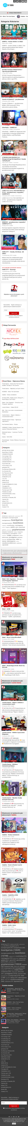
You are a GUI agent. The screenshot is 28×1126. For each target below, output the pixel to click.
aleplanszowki (11, 516)
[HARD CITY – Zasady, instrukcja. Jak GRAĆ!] (14, 242)
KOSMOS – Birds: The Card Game (10, 391)
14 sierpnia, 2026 (6, 801)
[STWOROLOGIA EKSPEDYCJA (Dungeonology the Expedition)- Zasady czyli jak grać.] (14, 148)
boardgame (5, 517)
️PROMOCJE (5, 492)
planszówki (5, 537)
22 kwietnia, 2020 (6, 101)
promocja (4, 539)
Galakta (13, 815)
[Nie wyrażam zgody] (26, 1121)
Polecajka (4, 486)
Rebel (13, 559)
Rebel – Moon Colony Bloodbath (11, 637)
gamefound (22, 527)
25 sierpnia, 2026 (6, 582)
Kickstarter (14, 38)
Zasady (20, 38)
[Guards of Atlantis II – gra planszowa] (14, 90)
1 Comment (15, 162)
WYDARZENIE (5, 503)
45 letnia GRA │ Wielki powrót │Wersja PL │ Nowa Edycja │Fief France (16, 1014)
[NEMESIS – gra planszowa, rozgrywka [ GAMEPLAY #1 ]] (14, 212)
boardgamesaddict (7, 523)
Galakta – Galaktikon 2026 (10, 895)
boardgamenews (6, 520)
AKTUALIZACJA (6, 450)
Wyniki (3, 505)
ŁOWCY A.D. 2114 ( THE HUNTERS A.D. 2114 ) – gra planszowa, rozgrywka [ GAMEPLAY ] (13, 192)
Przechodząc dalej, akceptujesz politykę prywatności (14, 316)
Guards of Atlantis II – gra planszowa (13, 99)
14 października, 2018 (7, 271)
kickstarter (10, 532)
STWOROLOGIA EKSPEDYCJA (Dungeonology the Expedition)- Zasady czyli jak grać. (14, 159)
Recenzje (19, 267)
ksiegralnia (20, 532)
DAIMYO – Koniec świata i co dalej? (12, 41)
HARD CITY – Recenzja (9, 269)
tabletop (4, 541)
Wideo (3, 501)
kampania (4, 532)
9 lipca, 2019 (5, 162)
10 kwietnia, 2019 (6, 195)
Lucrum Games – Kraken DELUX (10, 407)
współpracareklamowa (9, 543)
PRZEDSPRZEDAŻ (7, 493)
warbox (17, 541)
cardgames (4, 525)
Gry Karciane (5, 471)
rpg (20, 539)
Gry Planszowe (6, 38)
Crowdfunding (5, 458)
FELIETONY (5, 463)
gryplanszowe (18, 529)
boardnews (18, 523)
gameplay (5, 124)
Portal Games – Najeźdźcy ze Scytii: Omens (13, 388)
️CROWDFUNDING (6, 461)
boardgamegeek (13, 517)
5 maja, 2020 (5, 73)
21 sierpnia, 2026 (6, 610)
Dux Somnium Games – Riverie (10, 424)
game (17, 527)
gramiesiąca (8, 530)
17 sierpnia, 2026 (6, 767)
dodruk (3, 527)
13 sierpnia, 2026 (6, 927)
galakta (12, 527)
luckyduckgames (6, 533)
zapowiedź (5, 545)
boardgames (17, 520)
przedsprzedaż (11, 539)
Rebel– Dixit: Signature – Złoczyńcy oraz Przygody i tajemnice (16, 1020)
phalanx (21, 535)
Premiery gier (5, 490)
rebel (17, 539)
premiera (19, 537)
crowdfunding (5, 459)
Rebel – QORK (6, 609)
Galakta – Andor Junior (9, 925)
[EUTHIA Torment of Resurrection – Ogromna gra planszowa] (14, 60)
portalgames (13, 537)
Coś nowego (5, 456)
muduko (19, 533)
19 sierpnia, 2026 (6, 669)
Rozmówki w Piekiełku (8, 497)
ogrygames (4, 535)
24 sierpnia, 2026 (6, 706)
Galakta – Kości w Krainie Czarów (12, 865)
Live (3, 478)
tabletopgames (11, 541)
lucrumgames (14, 533)
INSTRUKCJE (5, 475)
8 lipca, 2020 (5, 43)
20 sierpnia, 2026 (6, 639)
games (4, 530)
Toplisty (4, 499)
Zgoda (14, 1123)
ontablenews (15, 535)
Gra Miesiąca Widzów (7, 469)
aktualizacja (5, 516)
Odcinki (4, 482)
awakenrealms (17, 516)
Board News (5, 452)
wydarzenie (19, 543)
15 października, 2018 (7, 255)
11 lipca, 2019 (5, 129)
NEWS (3, 480)
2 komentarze (16, 129)
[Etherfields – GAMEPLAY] (14, 118)
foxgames (8, 527)
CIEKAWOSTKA (6, 454)
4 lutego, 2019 (5, 225)
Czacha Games (16, 683)
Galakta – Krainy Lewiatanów (14, 16)
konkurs (15, 532)
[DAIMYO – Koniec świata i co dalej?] (14, 32)
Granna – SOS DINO (7, 437)
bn (22, 516)
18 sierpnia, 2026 (6, 736)
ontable (10, 43)
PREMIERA (5, 488)
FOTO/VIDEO (5, 465)
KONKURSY (5, 476)
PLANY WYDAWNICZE (7, 484)
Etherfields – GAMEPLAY (9, 127)
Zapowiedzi (18, 218)
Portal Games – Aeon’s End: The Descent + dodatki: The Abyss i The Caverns (16, 990)
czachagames (19, 525)
